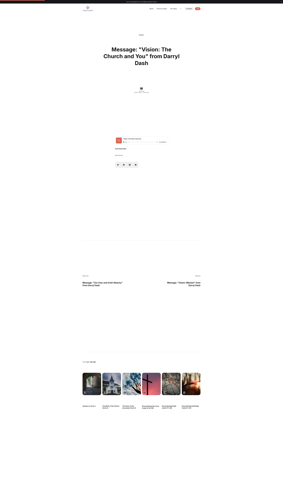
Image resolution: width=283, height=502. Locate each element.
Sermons (141, 35)
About (151, 8)
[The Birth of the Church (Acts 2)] (111, 384)
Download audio (120, 148)
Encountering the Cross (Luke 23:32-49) (150, 407)
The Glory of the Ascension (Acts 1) (129, 407)
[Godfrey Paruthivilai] (85, 393)
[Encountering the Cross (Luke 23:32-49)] (151, 384)
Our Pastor (173, 8)
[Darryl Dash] (141, 88)
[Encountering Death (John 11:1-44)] (171, 384)
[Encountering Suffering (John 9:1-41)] (191, 384)
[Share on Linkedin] (130, 165)
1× (157, 142)
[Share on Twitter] (118, 165)
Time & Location (162, 8)
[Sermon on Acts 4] (92, 384)
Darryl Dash (141, 91)
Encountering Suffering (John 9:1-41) (190, 407)
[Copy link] (136, 165)
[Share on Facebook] (124, 165)
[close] (281, 2)
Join (197, 8)
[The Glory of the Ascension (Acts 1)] (131, 384)
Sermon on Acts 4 (89, 406)
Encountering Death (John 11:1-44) (169, 407)
